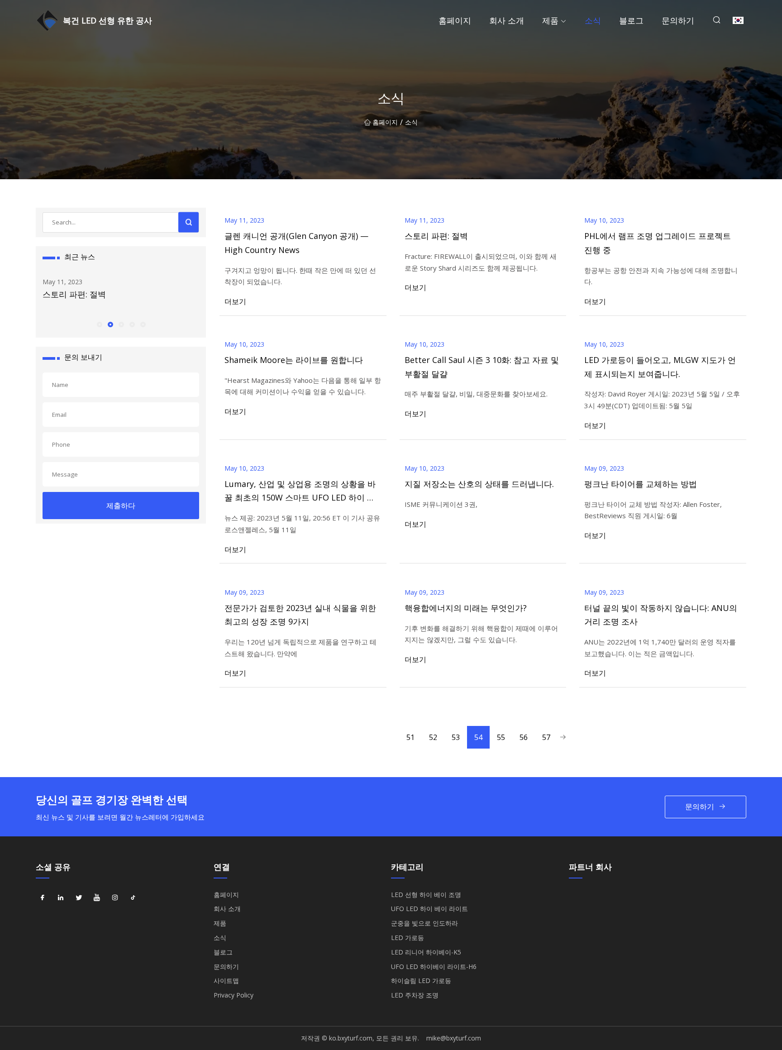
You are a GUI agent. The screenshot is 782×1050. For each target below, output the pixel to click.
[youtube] (97, 898)
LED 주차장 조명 (415, 995)
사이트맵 (226, 980)
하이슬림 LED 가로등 (421, 980)
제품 (550, 20)
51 (410, 737)
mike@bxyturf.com (453, 1038)
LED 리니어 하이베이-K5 (426, 952)
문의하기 (678, 20)
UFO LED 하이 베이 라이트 (429, 908)
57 (546, 737)
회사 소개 (506, 20)
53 (456, 737)
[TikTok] (133, 898)
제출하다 (120, 506)
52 (433, 737)
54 (478, 737)
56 (524, 737)
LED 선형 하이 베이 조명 (426, 894)
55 (501, 737)
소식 (593, 20)
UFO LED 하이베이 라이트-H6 (434, 966)
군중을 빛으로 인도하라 (424, 923)
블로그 (631, 20)
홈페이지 (455, 20)
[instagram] (115, 898)
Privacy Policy (233, 995)
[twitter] (79, 898)
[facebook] (42, 898)
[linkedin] (60, 898)
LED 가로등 (407, 937)
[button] (99, 324)
